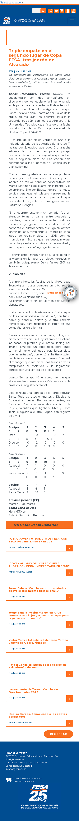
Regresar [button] (58, 734)
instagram (62, 11)
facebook (50, 11)
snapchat (67, 11)
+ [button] (69, 548)
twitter (56, 11)
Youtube (73, 11)
